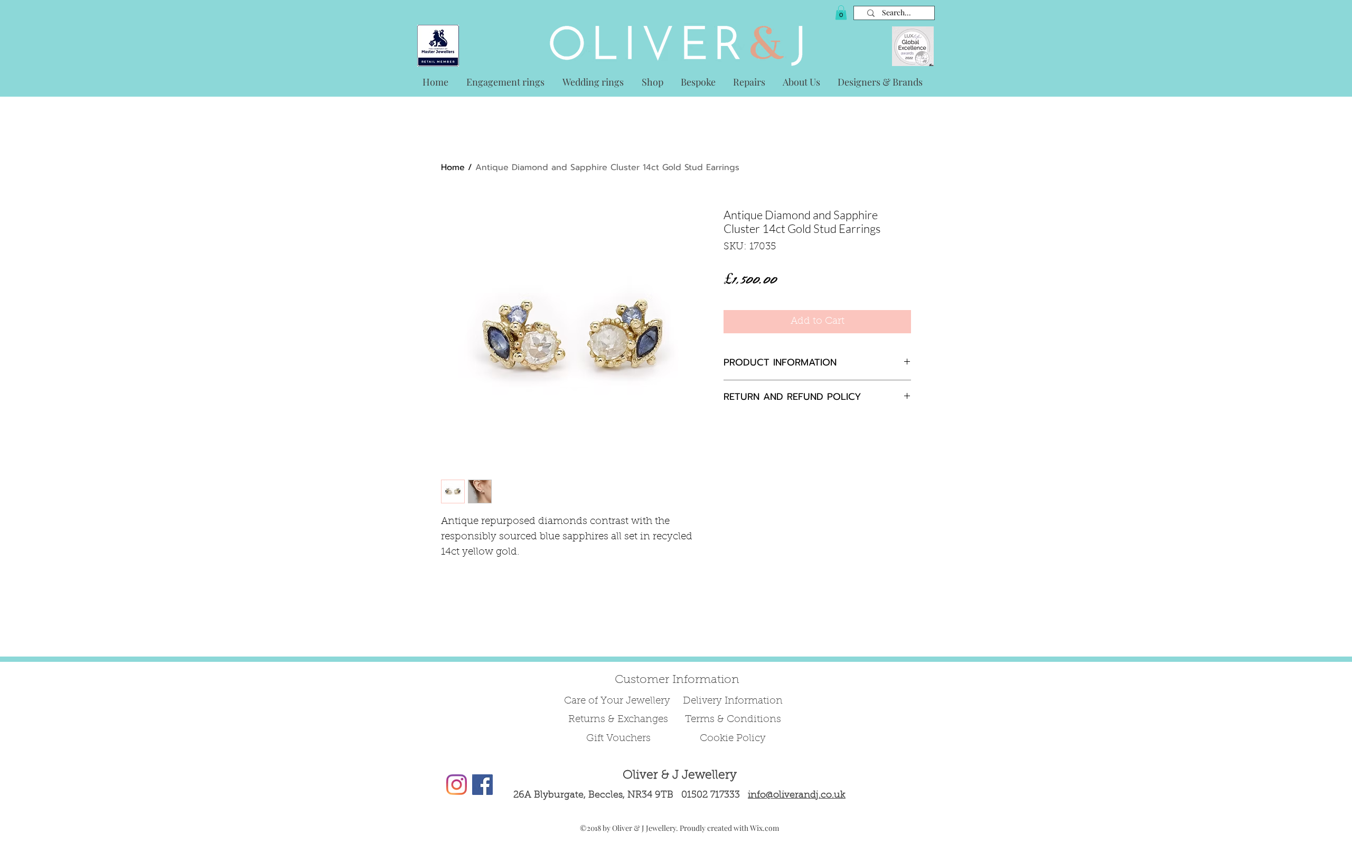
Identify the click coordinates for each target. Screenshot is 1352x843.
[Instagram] (456, 784)
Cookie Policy (733, 739)
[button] (841, 12)
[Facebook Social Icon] (482, 784)
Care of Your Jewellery (618, 701)
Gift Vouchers (618, 739)
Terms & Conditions (733, 720)
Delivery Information (733, 701)
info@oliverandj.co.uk (797, 795)
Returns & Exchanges (618, 720)
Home (453, 167)
